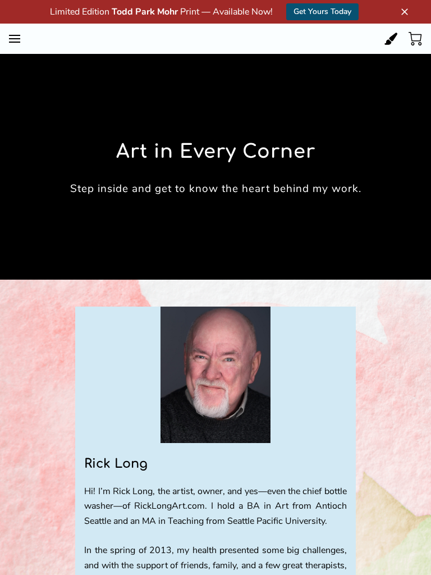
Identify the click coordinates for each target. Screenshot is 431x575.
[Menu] (14, 39)
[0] (415, 38)
